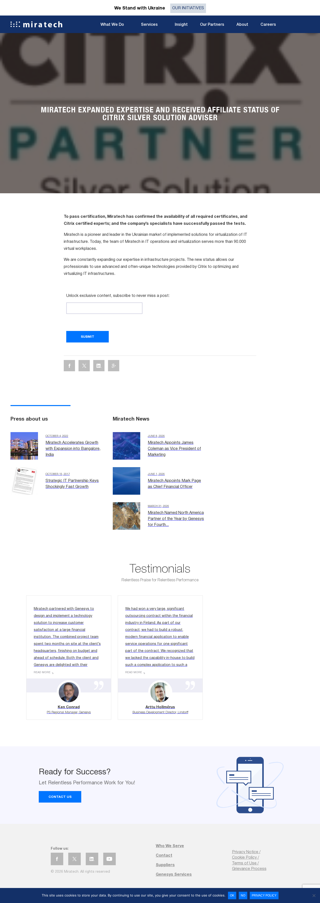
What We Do (112, 25)
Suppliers (165, 865)
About (242, 25)
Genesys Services (174, 874)
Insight (181, 25)
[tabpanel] (160, 113)
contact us (60, 797)
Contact (164, 855)
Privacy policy (264, 895)
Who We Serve (170, 846)
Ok (232, 895)
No (243, 895)
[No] (313, 895)
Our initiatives (188, 8)
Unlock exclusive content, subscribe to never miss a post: (118, 296)
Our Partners (212, 25)
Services (149, 25)
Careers (268, 25)
